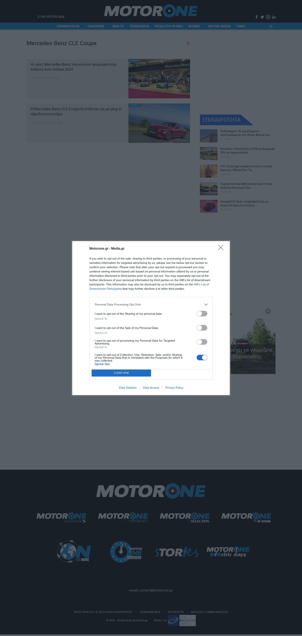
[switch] (202, 313)
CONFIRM (121, 372)
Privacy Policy (174, 387)
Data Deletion (128, 387)
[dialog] (151, 318)
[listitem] (151, 304)
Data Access (151, 387)
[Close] (222, 249)
